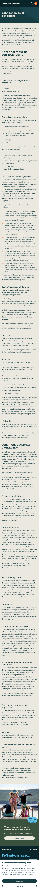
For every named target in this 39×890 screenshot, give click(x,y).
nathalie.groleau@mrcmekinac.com (20, 328)
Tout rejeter (19, 886)
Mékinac (19, 855)
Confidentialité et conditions (26, 875)
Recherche (31, 3)
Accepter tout (19, 881)
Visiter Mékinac (19, 838)
